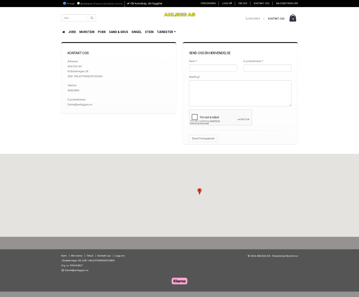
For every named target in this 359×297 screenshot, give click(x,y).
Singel (137, 32)
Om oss (242, 3)
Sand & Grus (118, 32)
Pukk (102, 32)
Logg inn (120, 255)
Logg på (227, 3)
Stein (149, 32)
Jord (72, 32)
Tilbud (89, 255)
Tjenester (165, 32)
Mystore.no (291, 255)
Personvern (208, 3)
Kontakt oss (261, 3)
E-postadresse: (253, 61)
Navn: (193, 61)
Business (86, 3)
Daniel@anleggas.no (76, 270)
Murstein (87, 32)
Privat (70, 3)
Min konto (76, 255)
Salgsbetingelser (287, 3)
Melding (194, 76)
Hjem (64, 255)
